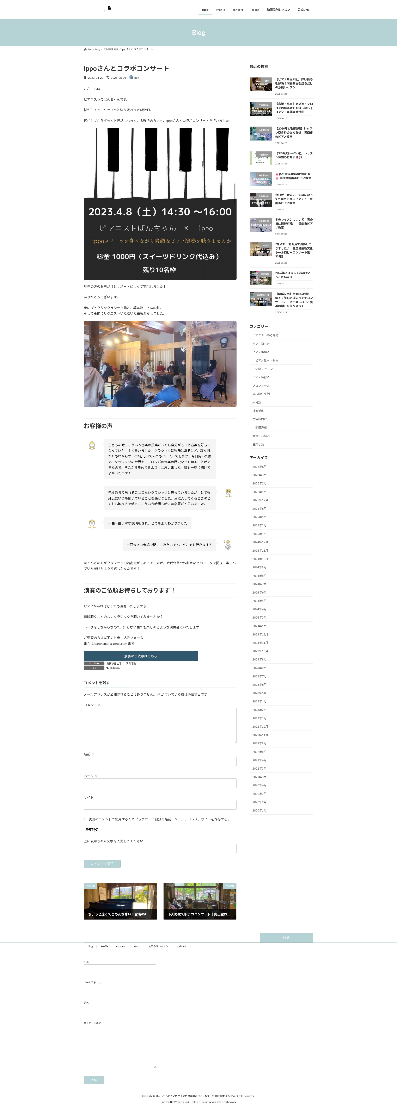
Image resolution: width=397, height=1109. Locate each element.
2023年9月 (259, 659)
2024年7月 (259, 584)
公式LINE (181, 946)
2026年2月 (259, 483)
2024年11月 (260, 550)
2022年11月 (260, 735)
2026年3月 (259, 475)
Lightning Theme (199, 1101)
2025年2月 (259, 525)
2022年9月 (259, 743)
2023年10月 (260, 651)
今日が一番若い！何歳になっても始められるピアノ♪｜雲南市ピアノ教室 (294, 199)
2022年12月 (260, 726)
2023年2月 (259, 710)
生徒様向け (259, 419)
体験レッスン (264, 368)
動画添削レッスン (158, 946)
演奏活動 (131, 663)
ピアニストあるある (265, 335)
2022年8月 (259, 751)
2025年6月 (259, 508)
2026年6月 (259, 466)
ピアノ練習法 (261, 377)
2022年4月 (259, 760)
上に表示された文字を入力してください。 (115, 841)
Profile (104, 946)
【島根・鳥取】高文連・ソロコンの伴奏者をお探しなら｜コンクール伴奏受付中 (294, 108)
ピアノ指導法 (261, 352)
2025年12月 (260, 500)
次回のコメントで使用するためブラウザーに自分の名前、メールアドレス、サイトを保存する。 (159, 819)
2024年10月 (260, 558)
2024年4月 (259, 609)
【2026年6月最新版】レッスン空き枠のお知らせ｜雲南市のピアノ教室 (294, 132)
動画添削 (261, 427)
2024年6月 (259, 592)
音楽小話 (258, 444)
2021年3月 (259, 776)
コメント (92, 705)
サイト (89, 797)
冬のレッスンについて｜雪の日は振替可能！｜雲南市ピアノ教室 (294, 223)
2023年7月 (259, 676)
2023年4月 (259, 701)
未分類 (256, 402)
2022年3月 (259, 768)
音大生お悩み (261, 436)
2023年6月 (259, 684)
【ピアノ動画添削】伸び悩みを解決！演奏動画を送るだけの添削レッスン (294, 83)
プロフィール (261, 385)
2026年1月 (259, 491)
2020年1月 (259, 810)
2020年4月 (259, 785)
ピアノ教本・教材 (266, 360)
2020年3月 (259, 793)
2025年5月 (259, 517)
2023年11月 (260, 642)
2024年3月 (259, 617)
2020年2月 (259, 802)
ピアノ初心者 (261, 343)
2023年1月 (259, 718)
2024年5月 (259, 600)
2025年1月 (259, 533)
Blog (90, 946)
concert (120, 946)
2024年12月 (260, 542)
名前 (89, 754)
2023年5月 (259, 693)
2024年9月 (259, 567)
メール (91, 776)
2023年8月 (259, 668)
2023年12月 (260, 634)
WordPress (180, 1101)
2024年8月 (259, 575)
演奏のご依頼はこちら (140, 656)
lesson (136, 946)
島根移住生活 (113, 663)
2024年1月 (259, 626)
